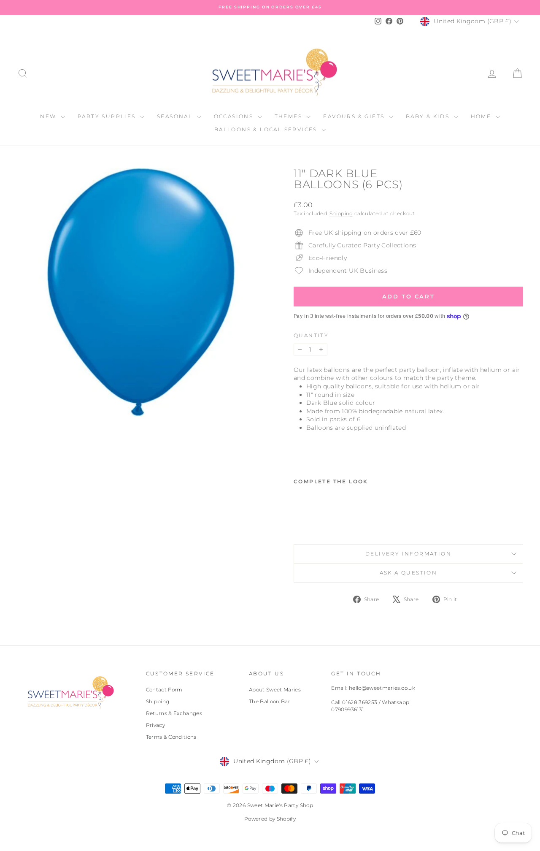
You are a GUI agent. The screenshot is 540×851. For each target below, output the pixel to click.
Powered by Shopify (270, 819)
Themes (290, 116)
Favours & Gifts (354, 116)
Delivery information (408, 553)
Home (482, 116)
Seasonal (176, 116)
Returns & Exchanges (174, 713)
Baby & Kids (429, 116)
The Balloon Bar (269, 701)
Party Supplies (108, 116)
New (49, 116)
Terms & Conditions (171, 737)
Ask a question (408, 572)
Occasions (235, 116)
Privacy (155, 725)
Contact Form (164, 689)
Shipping (341, 213)
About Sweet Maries (275, 689)
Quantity (311, 335)
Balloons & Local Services (266, 129)
